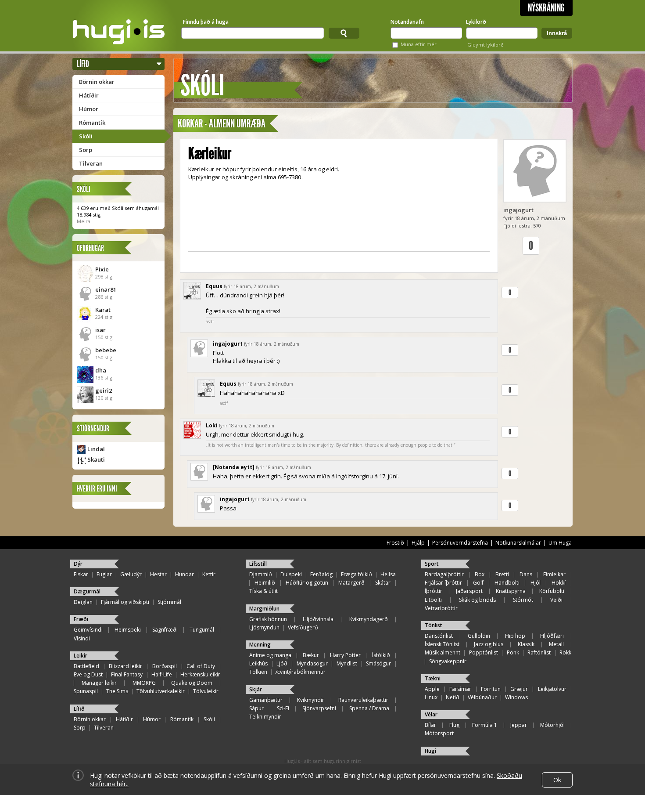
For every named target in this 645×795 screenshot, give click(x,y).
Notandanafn (407, 21)
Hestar (158, 574)
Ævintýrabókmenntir (301, 672)
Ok (557, 780)
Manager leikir (99, 683)
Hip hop (515, 636)
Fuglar (104, 574)
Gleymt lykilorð (485, 44)
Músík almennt (442, 652)
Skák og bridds (477, 599)
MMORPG (144, 683)
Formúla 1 (484, 725)
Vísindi (82, 638)
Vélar (431, 714)
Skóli (86, 136)
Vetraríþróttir (441, 608)
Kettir (208, 574)
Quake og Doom (191, 683)
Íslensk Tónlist (442, 644)
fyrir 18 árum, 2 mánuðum (251, 286)
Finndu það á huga (206, 21)
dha (100, 370)
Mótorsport (439, 733)
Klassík (526, 644)
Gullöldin (479, 636)
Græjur (519, 689)
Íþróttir (433, 591)
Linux (431, 697)
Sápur (256, 708)
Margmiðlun (264, 608)
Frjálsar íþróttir (443, 582)
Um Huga (560, 542)
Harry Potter (345, 655)
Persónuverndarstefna (460, 542)
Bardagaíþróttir (444, 574)
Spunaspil (86, 691)
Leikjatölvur (552, 689)
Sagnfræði (165, 629)
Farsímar (460, 689)
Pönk (513, 652)
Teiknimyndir (265, 716)
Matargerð (351, 582)
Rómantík (92, 122)
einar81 (105, 289)
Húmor (88, 109)
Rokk (565, 652)
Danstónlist (439, 636)
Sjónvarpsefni (319, 708)
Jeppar (518, 725)
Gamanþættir (266, 700)
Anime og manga (270, 655)
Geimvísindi (88, 629)
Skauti (96, 459)
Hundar (184, 574)
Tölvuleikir (206, 691)
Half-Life (161, 674)
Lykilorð (476, 21)
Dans (526, 574)
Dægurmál (87, 591)
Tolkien (258, 672)
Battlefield (86, 666)
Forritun (491, 689)
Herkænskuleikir (200, 674)
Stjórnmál (169, 602)
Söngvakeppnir (447, 661)
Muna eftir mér (419, 44)
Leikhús (258, 663)
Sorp (85, 150)
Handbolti (507, 582)
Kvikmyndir (310, 700)
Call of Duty (200, 666)
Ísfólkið (381, 655)
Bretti (502, 574)
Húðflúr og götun (307, 582)
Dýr (78, 563)
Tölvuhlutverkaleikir (160, 691)
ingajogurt (518, 210)
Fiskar (81, 574)
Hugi (430, 751)
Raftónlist (539, 652)
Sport (432, 563)
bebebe (105, 350)
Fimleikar (554, 574)
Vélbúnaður (482, 697)
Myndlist (347, 663)
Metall (556, 644)
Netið (452, 697)
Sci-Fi (283, 708)
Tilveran (91, 163)
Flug (454, 725)
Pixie (102, 269)
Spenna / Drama (369, 708)
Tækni (433, 678)
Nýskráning (546, 8)
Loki (212, 425)
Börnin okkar (97, 82)
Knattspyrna (511, 591)
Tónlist (433, 625)
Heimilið (264, 582)
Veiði (556, 599)
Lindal (96, 449)
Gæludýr (131, 574)
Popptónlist (483, 652)
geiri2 (103, 390)
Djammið (260, 574)
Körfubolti (551, 591)
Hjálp (418, 542)
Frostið (395, 542)
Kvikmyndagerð (368, 619)
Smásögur (378, 663)
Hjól (535, 582)
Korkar (190, 123)
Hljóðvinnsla (318, 619)
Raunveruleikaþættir (363, 700)
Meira (83, 221)
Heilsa (388, 574)
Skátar (383, 582)
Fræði (81, 619)
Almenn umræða (237, 123)
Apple (432, 689)
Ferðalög (321, 574)
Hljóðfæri (552, 636)
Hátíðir (89, 95)
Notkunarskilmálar (518, 542)
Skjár (255, 689)
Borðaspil (164, 666)
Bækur (311, 655)
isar (100, 330)
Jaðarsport (469, 591)
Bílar (430, 725)
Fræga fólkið (356, 574)
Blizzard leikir (125, 666)
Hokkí (559, 582)
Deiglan (83, 602)
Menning (260, 644)
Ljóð (281, 663)
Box (479, 574)
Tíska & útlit (263, 591)
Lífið (83, 63)
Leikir (80, 655)
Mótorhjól (552, 725)
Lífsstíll (258, 563)
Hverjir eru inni (97, 489)
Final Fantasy (127, 674)
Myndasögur (312, 663)
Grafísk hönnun (268, 619)
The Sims (117, 691)
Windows (516, 697)
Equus (214, 286)
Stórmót (523, 599)
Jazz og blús (488, 644)
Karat (103, 310)
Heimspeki (128, 629)
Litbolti (433, 599)
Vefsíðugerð (303, 627)
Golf (478, 582)
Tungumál (202, 629)
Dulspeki (291, 574)
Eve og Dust (88, 674)
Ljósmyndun (264, 627)
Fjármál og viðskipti (125, 602)
